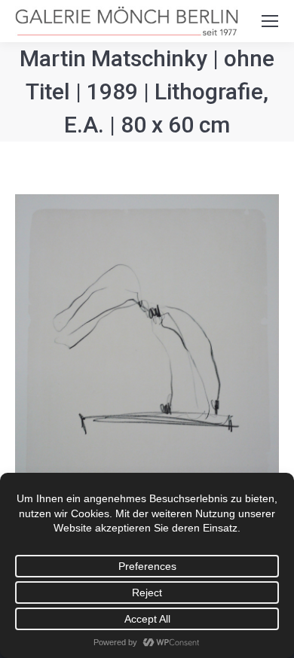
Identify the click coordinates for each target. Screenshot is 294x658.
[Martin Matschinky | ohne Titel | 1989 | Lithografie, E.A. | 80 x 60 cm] (147, 369)
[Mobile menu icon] (270, 21)
